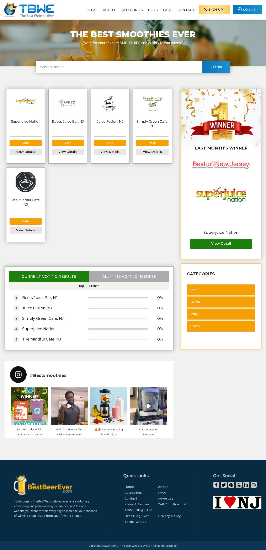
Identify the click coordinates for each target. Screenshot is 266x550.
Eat (193, 290)
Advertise (166, 498)
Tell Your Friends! (172, 504)
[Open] (29, 405)
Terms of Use (135, 522)
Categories (132, 10)
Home (92, 10)
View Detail (221, 244)
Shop (195, 326)
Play (194, 314)
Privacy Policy (169, 516)
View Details (25, 152)
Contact (186, 10)
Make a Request (137, 504)
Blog (153, 10)
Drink (195, 302)
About (109, 10)
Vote (25, 143)
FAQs (167, 10)
